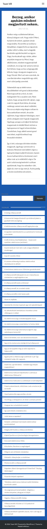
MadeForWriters (23, 526)
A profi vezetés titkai (12, 256)
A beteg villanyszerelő (12, 213)
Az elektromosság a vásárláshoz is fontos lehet (21, 324)
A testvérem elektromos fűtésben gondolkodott (22, 269)
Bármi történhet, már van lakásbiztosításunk (20, 337)
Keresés (5, 194)
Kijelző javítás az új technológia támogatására (21, 435)
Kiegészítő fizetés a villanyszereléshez (18, 430)
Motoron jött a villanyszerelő (15, 463)
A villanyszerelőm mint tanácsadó (16, 294)
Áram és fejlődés (10, 299)
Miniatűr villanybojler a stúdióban (17, 457)
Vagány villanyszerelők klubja (15, 498)
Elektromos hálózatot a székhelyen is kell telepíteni (23, 381)
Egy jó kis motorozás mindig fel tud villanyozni (21, 343)
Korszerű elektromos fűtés (14, 441)
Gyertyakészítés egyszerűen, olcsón (17, 394)
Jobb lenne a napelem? (12, 416)
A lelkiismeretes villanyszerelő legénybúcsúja (21, 226)
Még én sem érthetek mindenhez (16, 452)
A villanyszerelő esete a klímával (16, 283)
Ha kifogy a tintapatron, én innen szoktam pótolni (22, 400)
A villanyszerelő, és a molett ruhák (17, 288)
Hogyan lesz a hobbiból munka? (16, 405)
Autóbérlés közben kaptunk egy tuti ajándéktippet (23, 305)
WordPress (30, 524)
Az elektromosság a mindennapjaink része (20, 318)
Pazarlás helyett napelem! (14, 476)
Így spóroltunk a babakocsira (15, 411)
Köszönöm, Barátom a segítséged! (17, 446)
